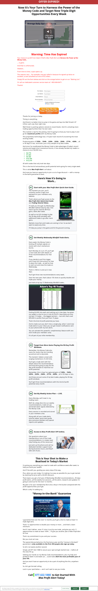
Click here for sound (49, 36)
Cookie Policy (47, 589)
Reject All (75, 588)
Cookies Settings (65, 588)
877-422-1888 (43, 575)
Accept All (84, 588)
